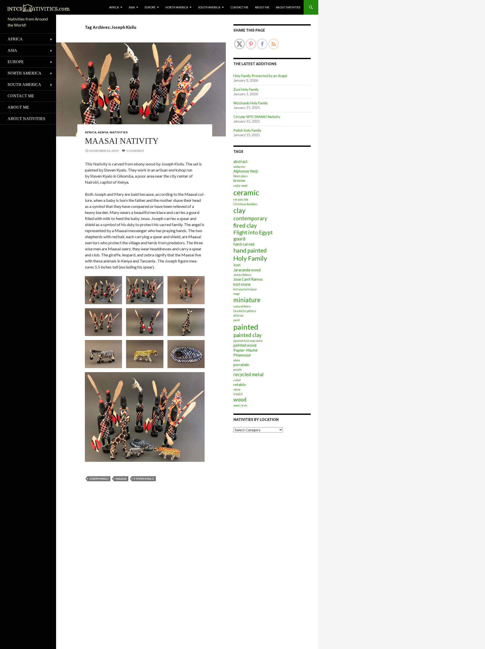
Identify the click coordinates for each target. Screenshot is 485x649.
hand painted (250, 250)
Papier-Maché (245, 350)
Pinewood (242, 355)
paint (236, 320)
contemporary (250, 218)
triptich (238, 394)
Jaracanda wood (247, 270)
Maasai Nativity (122, 141)
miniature (246, 299)
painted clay (247, 335)
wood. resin (240, 405)
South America (209, 7)
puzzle (237, 369)
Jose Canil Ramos (248, 279)
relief (237, 380)
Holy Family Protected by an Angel (260, 76)
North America (176, 7)
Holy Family (250, 258)
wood (240, 399)
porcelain (241, 364)
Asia (132, 7)
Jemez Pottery (242, 274)
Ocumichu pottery (244, 311)
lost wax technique (245, 289)
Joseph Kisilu (99, 478)
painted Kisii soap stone (248, 340)
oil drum (238, 315)
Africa (114, 7)
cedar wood (240, 185)
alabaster (239, 166)
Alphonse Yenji (245, 171)
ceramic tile (240, 199)
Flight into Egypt (253, 232)
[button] (103, 290)
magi (236, 293)
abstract (240, 161)
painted (245, 326)
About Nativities (288, 7)
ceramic (246, 192)
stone (236, 389)
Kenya (103, 132)
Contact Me (239, 7)
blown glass (240, 176)
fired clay (245, 225)
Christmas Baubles (245, 204)
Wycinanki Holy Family (250, 103)
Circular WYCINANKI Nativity (256, 116)
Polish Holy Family (247, 130)
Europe (150, 7)
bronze (239, 180)
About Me (262, 7)
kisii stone (242, 284)
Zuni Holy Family (246, 89)
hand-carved (243, 244)
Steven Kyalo (144, 478)
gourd (239, 239)
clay (239, 210)
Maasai (121, 478)
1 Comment (135, 151)
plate (236, 360)
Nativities (119, 132)
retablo (239, 384)
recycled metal (248, 374)
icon (236, 264)
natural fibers (242, 306)
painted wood (244, 345)
